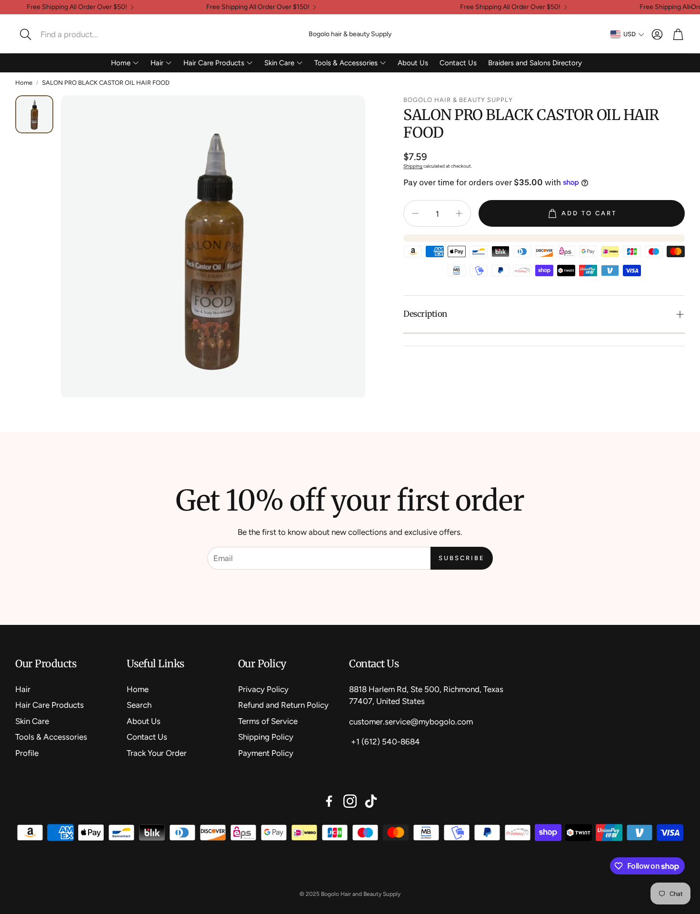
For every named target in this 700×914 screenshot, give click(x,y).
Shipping (412, 166)
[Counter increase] (459, 213)
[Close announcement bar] (690, 7)
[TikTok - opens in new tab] (371, 801)
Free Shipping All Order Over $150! (258, 7)
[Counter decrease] (415, 213)
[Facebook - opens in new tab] (329, 801)
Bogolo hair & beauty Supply (350, 34)
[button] (78, 34)
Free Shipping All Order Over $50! (77, 7)
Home (23, 82)
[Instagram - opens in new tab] (350, 801)
